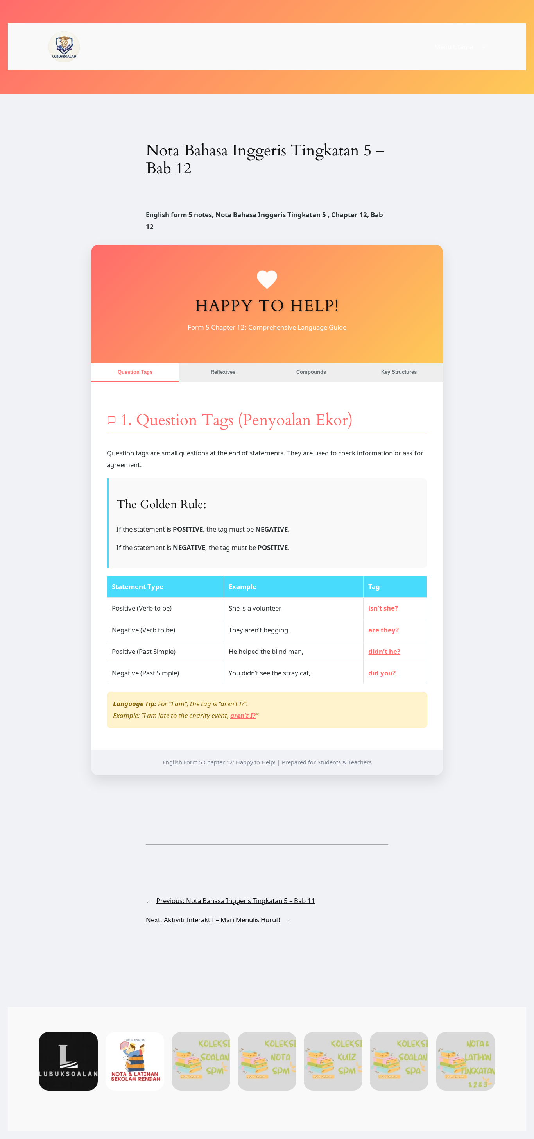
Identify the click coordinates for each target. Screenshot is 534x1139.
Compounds (311, 372)
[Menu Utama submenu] (484, 47)
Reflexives (223, 372)
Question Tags (135, 372)
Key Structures (399, 372)
